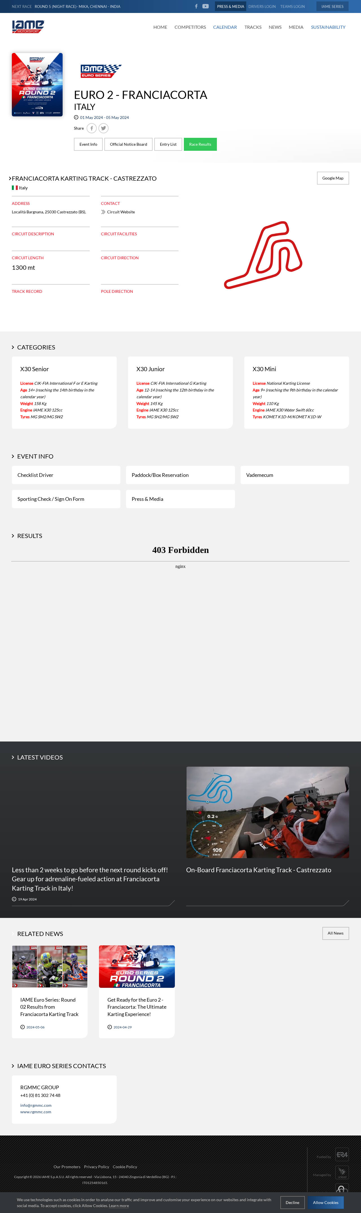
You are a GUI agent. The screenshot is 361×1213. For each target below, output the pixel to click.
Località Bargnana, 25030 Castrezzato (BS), (49, 211)
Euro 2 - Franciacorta (140, 94)
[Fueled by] (333, 1161)
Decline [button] (292, 1202)
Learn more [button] (119, 1205)
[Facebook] (92, 128)
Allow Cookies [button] (325, 1202)
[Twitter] (103, 128)
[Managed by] (331, 1179)
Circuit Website (121, 211)
